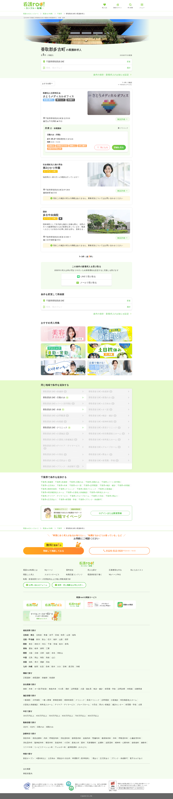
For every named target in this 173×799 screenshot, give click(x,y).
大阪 (31, 653)
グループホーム (83, 704)
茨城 (55, 644)
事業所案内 (27, 773)
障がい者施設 (104, 704)
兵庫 (42, 653)
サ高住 (94, 704)
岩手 (51, 635)
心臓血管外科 (135, 738)
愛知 (31, 648)
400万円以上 (41, 716)
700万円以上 (80, 716)
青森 (45, 635)
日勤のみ (40, 727)
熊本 (53, 666)
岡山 (36, 657)
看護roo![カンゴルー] (30, 14)
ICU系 (60, 689)
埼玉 (44, 644)
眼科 (83, 742)
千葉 (49, 644)
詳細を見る (119, 147)
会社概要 (27, 769)
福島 (74, 635)
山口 (53, 657)
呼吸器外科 (123, 738)
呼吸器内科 (54, 738)
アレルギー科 (60, 747)
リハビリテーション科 (43, 747)
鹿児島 (71, 666)
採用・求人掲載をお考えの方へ (70, 585)
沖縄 (78, 666)
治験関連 (138, 689)
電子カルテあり (136, 758)
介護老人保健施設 (30, 704)
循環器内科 (76, 738)
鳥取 (42, 657)
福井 (55, 639)
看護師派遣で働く (95, 574)
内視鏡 (130, 689)
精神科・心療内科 (122, 742)
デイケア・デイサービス (65, 704)
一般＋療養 (46, 700)
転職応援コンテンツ (74, 574)
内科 (45, 738)
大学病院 (36, 700)
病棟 (25, 689)
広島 (31, 657)
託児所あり (104, 758)
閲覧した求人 (28, 574)
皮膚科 (100, 742)
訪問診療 (121, 689)
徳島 (31, 662)
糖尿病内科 (106, 738)
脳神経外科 (38, 742)
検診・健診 (98, 689)
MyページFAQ (115, 574)
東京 (31, 644)
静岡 (42, 648)
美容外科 (27, 738)
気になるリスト (136, 570)
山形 (68, 635)
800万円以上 (93, 716)
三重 (48, 648)
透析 (67, 689)
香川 (36, 662)
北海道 (39, 635)
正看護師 (27, 678)
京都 (36, 653)
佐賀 (42, 666)
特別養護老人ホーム (128, 700)
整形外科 (49, 742)
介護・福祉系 (86, 689)
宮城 (57, 635)
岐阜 (36, 648)
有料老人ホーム (46, 704)
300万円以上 (28, 716)
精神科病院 (68, 700)
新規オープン (28, 758)
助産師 (52, 678)
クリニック (80, 700)
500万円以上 (54, 716)
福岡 (36, 666)
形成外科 (58, 742)
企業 (140, 704)
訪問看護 (75, 689)
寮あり (95, 758)
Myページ (49, 570)
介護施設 (114, 700)
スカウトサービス (52, 574)
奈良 (53, 653)
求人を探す (92, 570)
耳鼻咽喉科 (91, 742)
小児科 (67, 742)
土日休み (51, 758)
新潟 (38, 639)
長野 (66, 639)
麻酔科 (144, 742)
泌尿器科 (109, 742)
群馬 (67, 644)
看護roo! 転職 (47, 14)
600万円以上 (67, 716)
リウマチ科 (27, 747)
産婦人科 (75, 742)
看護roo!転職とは (30, 570)
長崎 (47, 666)
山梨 (61, 639)
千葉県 (59, 14)
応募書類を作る (115, 570)
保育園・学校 (110, 689)
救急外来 (52, 689)
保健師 (44, 678)
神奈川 (37, 644)
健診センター (117, 704)
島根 (48, 657)
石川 (49, 639)
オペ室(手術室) (41, 689)
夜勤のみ (50, 727)
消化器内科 (65, 738)
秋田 (62, 635)
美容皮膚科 (37, 738)
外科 (115, 738)
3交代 (32, 727)
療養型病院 (57, 700)
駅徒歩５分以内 (63, 758)
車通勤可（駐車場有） (81, 758)
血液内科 (86, 738)
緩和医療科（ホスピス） (78, 747)
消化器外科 (27, 742)
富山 (44, 639)
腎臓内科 (96, 738)
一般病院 (27, 700)
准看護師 (36, 678)
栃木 (61, 644)
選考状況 (69, 570)
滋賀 (48, 653)
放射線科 (135, 742)
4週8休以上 (41, 758)
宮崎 (64, 666)
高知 (48, 662)
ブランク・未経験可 (119, 758)
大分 (59, 666)
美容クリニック (93, 700)
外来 (31, 689)
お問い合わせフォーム (38, 585)
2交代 (25, 727)
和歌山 (60, 653)
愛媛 (42, 662)
